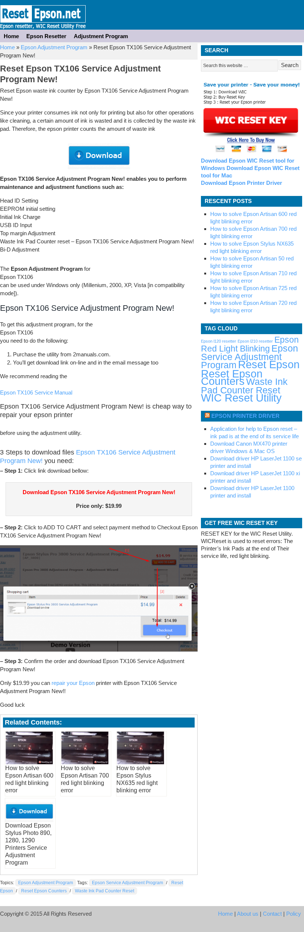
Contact (272, 914)
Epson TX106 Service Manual (36, 392)
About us (247, 914)
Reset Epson (269, 364)
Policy (293, 914)
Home (11, 36)
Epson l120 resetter (218, 341)
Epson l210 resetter (255, 341)
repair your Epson (73, 683)
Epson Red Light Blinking (250, 344)
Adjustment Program (101, 36)
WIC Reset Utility (241, 398)
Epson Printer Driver (245, 416)
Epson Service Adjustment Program (127, 882)
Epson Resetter (43, 15)
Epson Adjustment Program (54, 47)
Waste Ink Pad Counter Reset (104, 890)
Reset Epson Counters (44, 890)
